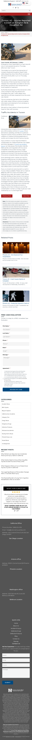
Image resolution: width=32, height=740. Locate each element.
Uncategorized (6, 443)
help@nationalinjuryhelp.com (16, 530)
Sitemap (16, 641)
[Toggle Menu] (29, 14)
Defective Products (7, 427)
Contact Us (16, 639)
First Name (6, 326)
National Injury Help (10, 736)
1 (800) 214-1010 (24, 1)
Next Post (26, 196)
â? (15, 511)
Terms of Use (18, 736)
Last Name (6, 333)
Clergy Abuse (5, 420)
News (6, 32)
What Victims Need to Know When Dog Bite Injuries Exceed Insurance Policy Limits (14, 460)
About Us (16, 626)
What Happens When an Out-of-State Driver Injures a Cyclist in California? (14, 466)
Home (2, 32)
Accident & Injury (16, 628)
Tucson (21, 131)
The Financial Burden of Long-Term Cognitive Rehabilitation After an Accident (14, 478)
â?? (18, 511)
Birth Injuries (5, 407)
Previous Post (7, 196)
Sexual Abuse (5, 440)
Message (6, 354)
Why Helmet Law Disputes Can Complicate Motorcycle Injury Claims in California (14, 454)
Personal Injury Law (7, 437)
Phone (5, 340)
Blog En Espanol (6, 410)
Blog (16, 636)
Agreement (6, 368)
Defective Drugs (16, 631)
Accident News (6, 404)
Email (5, 347)
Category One (5, 417)
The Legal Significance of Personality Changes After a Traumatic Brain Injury (15, 472)
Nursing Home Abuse (7, 433)
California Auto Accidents (8, 414)
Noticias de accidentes (8, 430)
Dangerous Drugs (6, 424)
